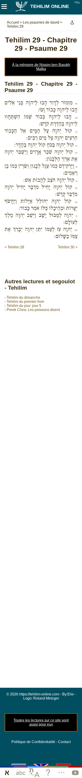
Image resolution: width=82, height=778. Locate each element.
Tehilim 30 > (67, 247)
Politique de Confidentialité (33, 742)
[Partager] (72, 22)
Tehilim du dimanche (23, 297)
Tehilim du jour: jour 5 (24, 306)
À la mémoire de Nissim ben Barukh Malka (41, 67)
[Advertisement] (43, 259)
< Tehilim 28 (14, 247)
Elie (70, 694)
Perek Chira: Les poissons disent (33, 310)
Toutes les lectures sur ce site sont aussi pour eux (41, 722)
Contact (64, 742)
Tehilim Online (49, 6)
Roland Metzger (46, 698)
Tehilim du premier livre (25, 301)
